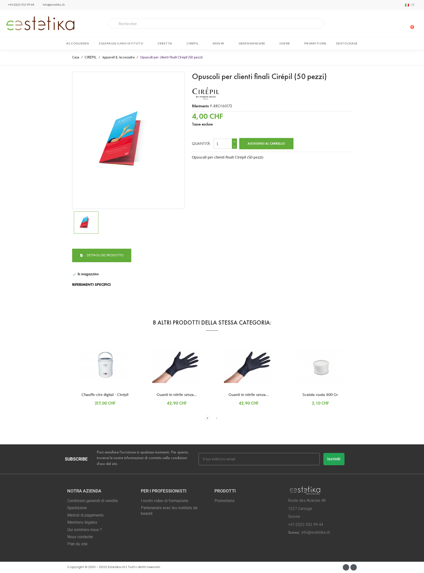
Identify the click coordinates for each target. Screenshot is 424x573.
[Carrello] (410, 24)
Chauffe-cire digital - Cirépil (96, 395)
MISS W (218, 43)
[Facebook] (346, 567)
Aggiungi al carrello (266, 144)
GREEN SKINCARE (251, 43)
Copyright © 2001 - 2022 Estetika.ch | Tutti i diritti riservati (113, 567)
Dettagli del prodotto (105, 255)
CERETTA (165, 43)
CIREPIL (192, 43)
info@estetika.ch (315, 532)
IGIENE (284, 43)
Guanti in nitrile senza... (168, 395)
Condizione (81, 267)
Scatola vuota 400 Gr (312, 395)
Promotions (315, 43)
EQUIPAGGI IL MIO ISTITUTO (121, 43)
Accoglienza (77, 43)
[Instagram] (353, 567)
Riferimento (200, 106)
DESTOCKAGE (347, 43)
